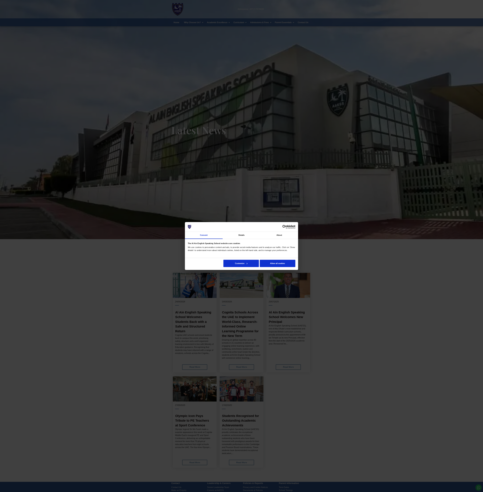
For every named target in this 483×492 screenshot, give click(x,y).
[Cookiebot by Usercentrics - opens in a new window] (284, 227)
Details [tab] (241, 235)
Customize (239, 263)
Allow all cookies (277, 263)
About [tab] (279, 235)
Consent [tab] (204, 235)
